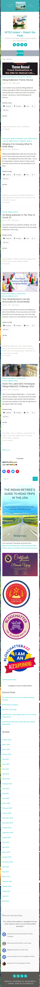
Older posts (6, 450)
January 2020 (6, 813)
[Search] (35, 479)
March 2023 (6, 749)
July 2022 (5, 759)
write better (5, 200)
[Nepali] (5, 464)
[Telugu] (16, 464)
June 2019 (5, 842)
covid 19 (4, 261)
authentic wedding (12, 259)
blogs (18, 126)
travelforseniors (25, 126)
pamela (9, 963)
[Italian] (16, 462)
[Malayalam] (3, 464)
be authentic (22, 259)
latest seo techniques (17, 433)
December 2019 (7, 818)
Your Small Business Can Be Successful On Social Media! (16, 300)
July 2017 (5, 896)
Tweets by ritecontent (9, 679)
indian (10, 261)
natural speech (28, 433)
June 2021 (5, 788)
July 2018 (5, 867)
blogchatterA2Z (11, 126)
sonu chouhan (12, 956)
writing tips (15, 438)
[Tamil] (14, 464)
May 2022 (5, 769)
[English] (5, 462)
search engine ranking (13, 435)
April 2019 (5, 847)
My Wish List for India (9, 709)
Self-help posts (30, 138)
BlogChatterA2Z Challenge (13, 77)
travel (29, 77)
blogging (29, 259)
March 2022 (6, 779)
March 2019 (6, 852)
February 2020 (7, 808)
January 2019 (6, 857)
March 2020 (6, 803)
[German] (10, 462)
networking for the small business (17, 348)
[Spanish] (12, 464)
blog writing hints (12, 195)
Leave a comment (7, 440)
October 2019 (6, 828)
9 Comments (6, 264)
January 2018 (6, 886)
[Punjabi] (7, 464)
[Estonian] (7, 462)
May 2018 (5, 872)
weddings (25, 261)
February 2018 (7, 881)
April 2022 (5, 774)
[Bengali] (3, 462)
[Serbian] (9, 464)
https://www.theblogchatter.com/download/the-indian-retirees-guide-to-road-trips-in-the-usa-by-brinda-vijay (19, 547)
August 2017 (6, 891)
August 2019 (6, 837)
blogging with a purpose (12, 138)
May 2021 (5, 793)
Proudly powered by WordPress (20, 981)
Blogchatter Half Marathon (26, 195)
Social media (14, 353)
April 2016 (5, 901)
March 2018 (6, 876)
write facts (13, 200)
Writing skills (26, 141)
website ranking (7, 438)
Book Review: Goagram (10, 705)
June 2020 (5, 798)
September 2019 (7, 832)
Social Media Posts (11, 141)
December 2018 (7, 862)
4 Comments (6, 129)
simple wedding (17, 261)
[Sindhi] (10, 464)
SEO (22, 435)
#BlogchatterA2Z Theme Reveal (17, 80)
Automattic (28, 983)
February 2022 (7, 784)
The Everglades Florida (27, 956)
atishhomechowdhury (14, 934)
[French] (9, 462)
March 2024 (6, 744)
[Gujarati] (12, 462)
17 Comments (6, 355)
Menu (21, 53)
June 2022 (5, 764)
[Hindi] (14, 462)
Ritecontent (16, 83)
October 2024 (6, 740)
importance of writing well (14, 197)
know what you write (29, 197)
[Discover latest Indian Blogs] (12, 915)
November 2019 (7, 823)
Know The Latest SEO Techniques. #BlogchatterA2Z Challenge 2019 (19, 385)
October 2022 (6, 754)
